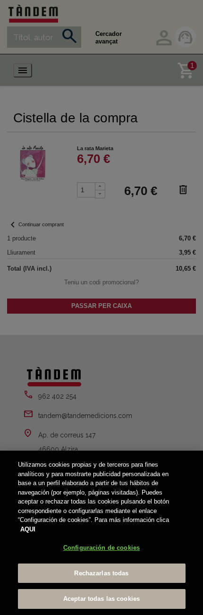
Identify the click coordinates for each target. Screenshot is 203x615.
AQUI (27, 529)
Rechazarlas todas (101, 573)
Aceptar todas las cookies (101, 598)
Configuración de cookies (101, 547)
